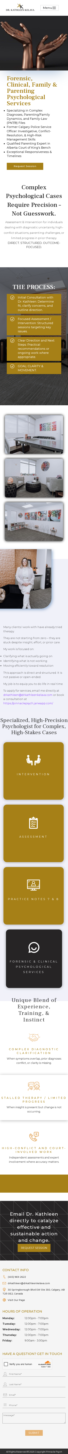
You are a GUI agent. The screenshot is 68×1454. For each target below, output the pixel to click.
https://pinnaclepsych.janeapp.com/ (28, 703)
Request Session (25, 166)
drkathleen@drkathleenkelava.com (27, 695)
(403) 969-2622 (17, 1276)
